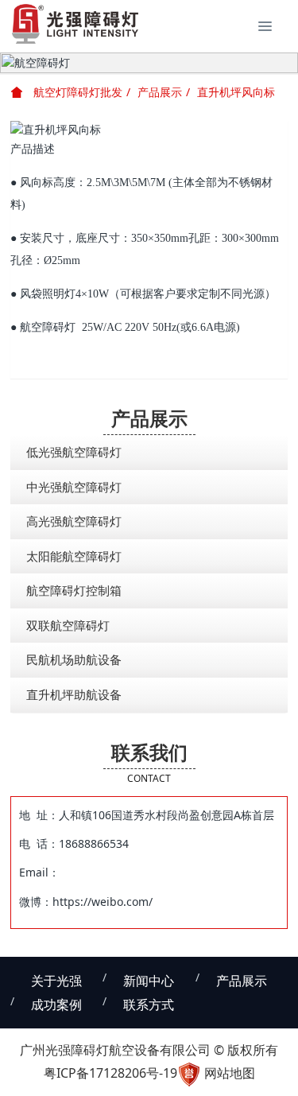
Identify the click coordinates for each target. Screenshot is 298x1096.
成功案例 (56, 1004)
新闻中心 (148, 980)
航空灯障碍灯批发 (76, 91)
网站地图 (229, 1073)
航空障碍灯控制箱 (74, 590)
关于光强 (56, 980)
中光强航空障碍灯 (74, 487)
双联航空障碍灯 (68, 625)
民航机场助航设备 (74, 659)
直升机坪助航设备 (74, 694)
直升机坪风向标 (236, 91)
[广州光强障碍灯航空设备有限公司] (75, 24)
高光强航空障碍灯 (74, 521)
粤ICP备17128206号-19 (110, 1073)
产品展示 (159, 91)
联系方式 (148, 1004)
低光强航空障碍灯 (74, 452)
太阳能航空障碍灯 (74, 556)
